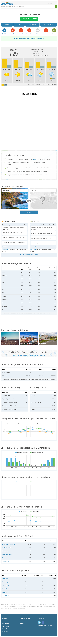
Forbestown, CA (6, 557)
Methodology (5, 623)
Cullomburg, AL (6, 582)
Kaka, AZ (4, 592)
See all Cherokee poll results (29, 255)
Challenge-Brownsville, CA (8, 544)
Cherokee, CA (5, 561)
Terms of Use (5, 626)
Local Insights (23, 621)
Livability (50, 3)
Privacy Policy (5, 628)
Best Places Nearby (48, 24)
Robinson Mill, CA (6, 547)
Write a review (5, 249)
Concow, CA (5, 551)
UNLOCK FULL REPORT (30, 18)
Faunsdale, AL (5, 588)
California (8, 10)
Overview (7, 24)
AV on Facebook (43, 622)
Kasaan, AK (5, 578)
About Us (4, 621)
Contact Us (5, 631)
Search (2, 10)
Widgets (22, 623)
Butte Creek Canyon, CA (8, 554)
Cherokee (14, 10)
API (21, 626)
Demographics (32, 24)
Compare (29, 212)
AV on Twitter (39, 622)
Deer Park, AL (5, 585)
